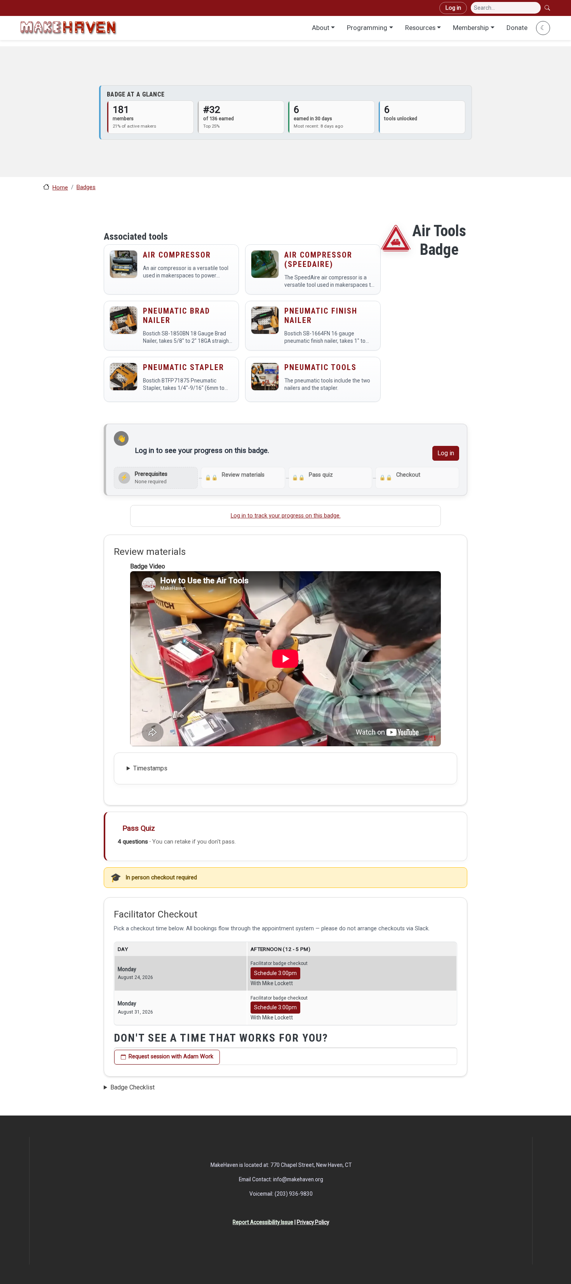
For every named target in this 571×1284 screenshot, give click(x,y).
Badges (86, 187)
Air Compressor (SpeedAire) (318, 259)
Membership (471, 28)
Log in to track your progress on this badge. (286, 515)
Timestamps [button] (150, 768)
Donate (517, 28)
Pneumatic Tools (320, 367)
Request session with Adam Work (171, 1056)
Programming (367, 28)
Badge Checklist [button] (132, 1087)
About (320, 28)
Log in (453, 7)
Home (60, 187)
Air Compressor (177, 255)
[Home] (68, 28)
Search (548, 8)
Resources (420, 28)
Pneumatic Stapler (183, 367)
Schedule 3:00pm (275, 973)
